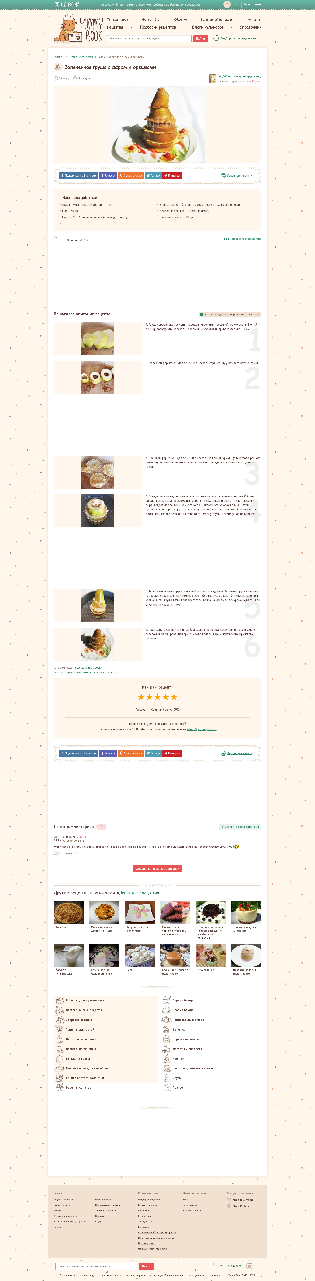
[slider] (157, 697)
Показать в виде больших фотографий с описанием (232, 314)
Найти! (200, 38)
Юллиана (72, 240)
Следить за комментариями (242, 826)
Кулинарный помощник (217, 19)
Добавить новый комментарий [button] (157, 868)
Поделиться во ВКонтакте (80, 175)
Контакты (254, 19)
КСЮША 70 (68, 837)
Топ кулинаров (117, 19)
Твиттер (155, 175)
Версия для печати (239, 175)
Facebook (110, 175)
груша (69, 672)
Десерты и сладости (89, 667)
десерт (87, 672)
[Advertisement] (157, 277)
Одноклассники (133, 175)
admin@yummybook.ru (202, 729)
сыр (62, 672)
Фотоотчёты (151, 19)
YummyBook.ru (78, 29)
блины (78, 672)
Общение (180, 19)
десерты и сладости (104, 672)
